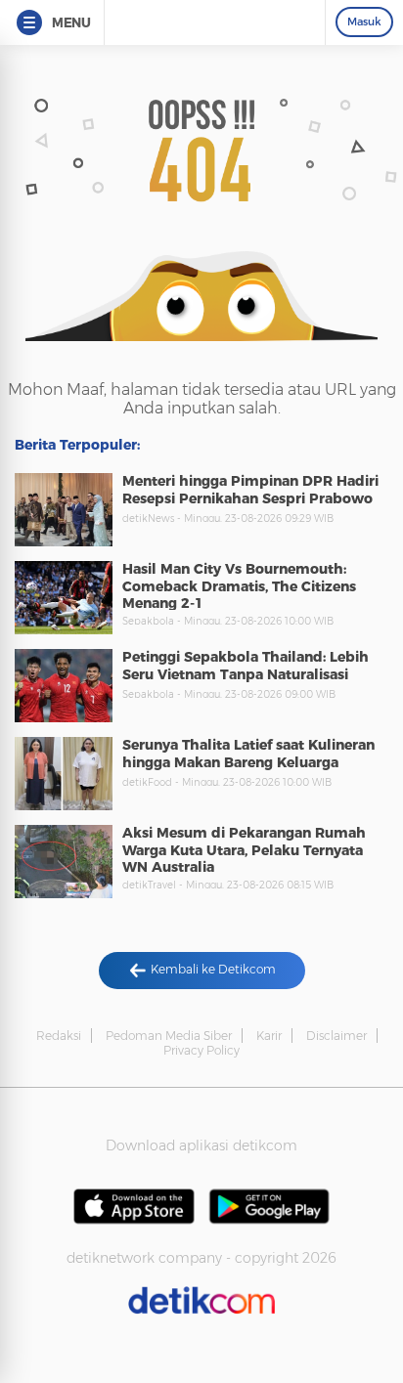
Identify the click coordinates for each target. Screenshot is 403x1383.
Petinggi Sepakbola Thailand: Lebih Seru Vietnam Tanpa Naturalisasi (245, 665)
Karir (269, 1035)
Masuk (364, 21)
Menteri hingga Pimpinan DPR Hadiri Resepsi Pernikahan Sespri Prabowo (250, 489)
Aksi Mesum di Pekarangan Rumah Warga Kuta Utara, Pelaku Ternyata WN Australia (244, 850)
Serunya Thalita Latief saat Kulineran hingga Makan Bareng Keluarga (248, 753)
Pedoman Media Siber (169, 1035)
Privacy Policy (201, 1050)
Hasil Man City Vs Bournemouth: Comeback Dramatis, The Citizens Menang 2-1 (239, 586)
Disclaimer (336, 1035)
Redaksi (58, 1035)
